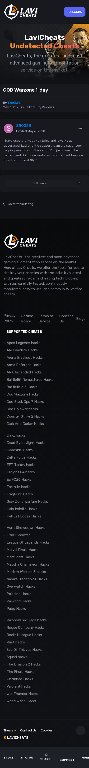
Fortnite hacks (19, 487)
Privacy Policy (9, 318)
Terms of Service (46, 319)
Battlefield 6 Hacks (22, 387)
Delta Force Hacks (22, 457)
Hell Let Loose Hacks (24, 516)
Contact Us (66, 319)
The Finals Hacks (20, 672)
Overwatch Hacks (21, 586)
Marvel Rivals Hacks (22, 550)
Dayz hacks (16, 435)
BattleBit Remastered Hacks (30, 379)
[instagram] (16, 305)
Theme (9, 730)
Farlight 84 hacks (21, 472)
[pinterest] (27, 305)
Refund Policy (27, 319)
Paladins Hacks (19, 594)
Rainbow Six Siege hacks (27, 620)
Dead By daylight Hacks (26, 443)
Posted (30, 131)
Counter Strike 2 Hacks (25, 416)
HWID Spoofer (19, 535)
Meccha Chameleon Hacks (28, 564)
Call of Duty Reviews (39, 107)
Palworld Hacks (19, 601)
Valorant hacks (19, 686)
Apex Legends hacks (24, 343)
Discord (75, 12)
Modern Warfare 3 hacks (26, 572)
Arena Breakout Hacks (25, 357)
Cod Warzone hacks (23, 394)
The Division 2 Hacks (24, 664)
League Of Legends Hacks (28, 542)
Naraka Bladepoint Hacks (27, 579)
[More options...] (80, 128)
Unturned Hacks (20, 679)
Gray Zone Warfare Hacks (27, 501)
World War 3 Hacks (22, 701)
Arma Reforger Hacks (24, 365)
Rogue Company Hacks (26, 627)
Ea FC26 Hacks (19, 479)
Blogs (80, 319)
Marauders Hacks (20, 557)
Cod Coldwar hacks (22, 409)
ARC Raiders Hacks (22, 350)
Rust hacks (16, 642)
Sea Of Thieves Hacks (24, 649)
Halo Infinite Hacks (22, 509)
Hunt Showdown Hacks (26, 528)
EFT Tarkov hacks (21, 465)
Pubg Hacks (16, 608)
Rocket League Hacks (24, 635)
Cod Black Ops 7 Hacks (25, 402)
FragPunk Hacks (20, 494)
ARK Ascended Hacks (24, 372)
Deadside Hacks (20, 450)
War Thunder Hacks (22, 694)
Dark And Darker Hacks (25, 424)
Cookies (47, 730)
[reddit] (6, 305)
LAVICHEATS (16, 738)
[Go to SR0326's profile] (8, 128)
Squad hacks (17, 657)
